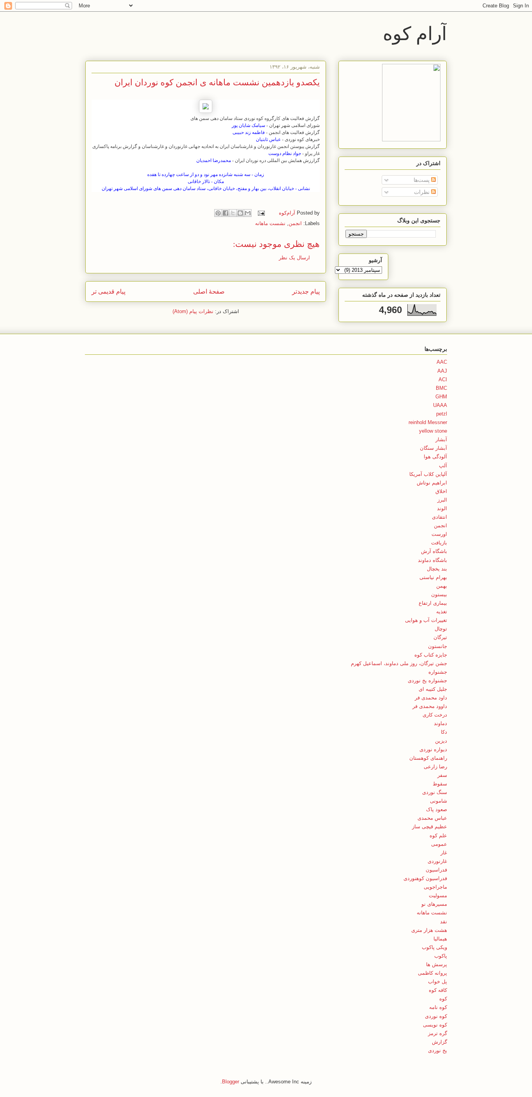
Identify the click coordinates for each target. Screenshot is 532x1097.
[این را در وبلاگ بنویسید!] (240, 213)
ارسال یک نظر (294, 258)
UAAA (440, 405)
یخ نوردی (437, 1050)
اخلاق (441, 491)
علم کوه (438, 835)
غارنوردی (437, 861)
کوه (443, 999)
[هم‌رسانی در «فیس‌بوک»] (225, 213)
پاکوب (440, 956)
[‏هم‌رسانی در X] (233, 213)
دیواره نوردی (433, 749)
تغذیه (441, 612)
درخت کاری (435, 715)
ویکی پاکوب (434, 947)
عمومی (439, 844)
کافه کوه (438, 990)
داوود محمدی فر (429, 706)
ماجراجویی (435, 887)
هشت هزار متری (429, 930)
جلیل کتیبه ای (433, 689)
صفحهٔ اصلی (209, 291)
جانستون (437, 646)
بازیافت (439, 543)
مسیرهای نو (434, 904)
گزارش (439, 1042)
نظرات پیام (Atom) (193, 311)
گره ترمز (437, 1033)
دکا (444, 732)
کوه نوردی (436, 1016)
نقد (443, 921)
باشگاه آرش (434, 551)
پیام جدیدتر (306, 291)
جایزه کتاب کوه (430, 655)
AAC (442, 362)
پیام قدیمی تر (108, 291)
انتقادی (439, 517)
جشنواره (437, 672)
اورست (439, 534)
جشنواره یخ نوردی (427, 680)
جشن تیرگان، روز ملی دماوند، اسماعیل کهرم (399, 663)
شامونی (438, 801)
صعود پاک (436, 809)
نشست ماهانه (270, 223)
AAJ (442, 371)
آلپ (443, 465)
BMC (441, 388)
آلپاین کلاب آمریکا (428, 474)
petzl (441, 414)
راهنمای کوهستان (428, 758)
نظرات (422, 192)
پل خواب (437, 981)
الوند (442, 508)
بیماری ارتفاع (433, 603)
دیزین (441, 741)
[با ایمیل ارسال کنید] (248, 213)
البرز (442, 500)
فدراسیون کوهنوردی (425, 878)
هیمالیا (440, 939)
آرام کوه (415, 32)
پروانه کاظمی (432, 973)
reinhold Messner (428, 422)
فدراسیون (436, 870)
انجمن (295, 223)
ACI (443, 379)
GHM (441, 397)
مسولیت (438, 895)
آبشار (441, 439)
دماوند (440, 723)
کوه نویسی (435, 1025)
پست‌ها (422, 180)
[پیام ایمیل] (262, 213)
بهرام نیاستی (433, 577)
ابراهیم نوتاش (432, 483)
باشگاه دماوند (432, 560)
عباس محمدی (432, 818)
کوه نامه (438, 1007)
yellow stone (433, 431)
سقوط (440, 784)
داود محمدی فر (431, 698)
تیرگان (440, 637)
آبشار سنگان (433, 448)
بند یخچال (437, 569)
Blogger (230, 1082)
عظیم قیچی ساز (429, 826)
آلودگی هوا (435, 457)
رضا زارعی (435, 766)
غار (443, 853)
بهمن (441, 586)
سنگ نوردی (434, 792)
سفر (442, 775)
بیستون (439, 594)
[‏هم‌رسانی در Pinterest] (218, 213)
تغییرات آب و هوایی (426, 620)
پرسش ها (436, 964)
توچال (441, 629)
